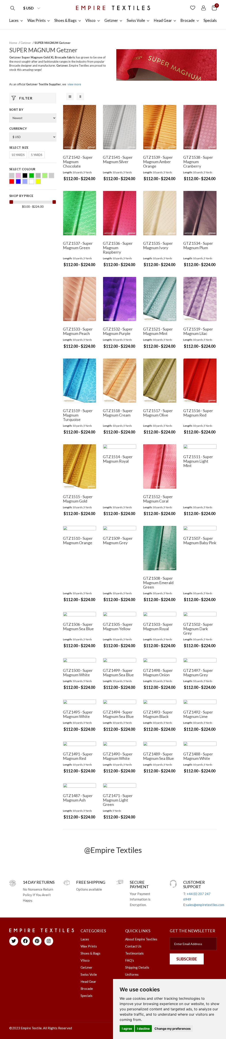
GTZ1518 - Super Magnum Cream (118, 412)
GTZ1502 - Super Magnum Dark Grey (198, 628)
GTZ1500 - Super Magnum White (78, 672)
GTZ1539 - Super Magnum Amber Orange (158, 161)
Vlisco (85, 960)
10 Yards (18, 155)
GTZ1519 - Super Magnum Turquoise (78, 415)
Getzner (26, 43)
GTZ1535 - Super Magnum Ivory (158, 245)
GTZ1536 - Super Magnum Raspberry (118, 247)
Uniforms (132, 974)
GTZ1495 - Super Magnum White (78, 714)
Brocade (87, 988)
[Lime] (45, 175)
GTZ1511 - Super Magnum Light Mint (198, 461)
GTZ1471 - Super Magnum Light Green (118, 800)
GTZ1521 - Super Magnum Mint (158, 331)
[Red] (11, 181)
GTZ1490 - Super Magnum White (118, 756)
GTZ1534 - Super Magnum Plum (198, 245)
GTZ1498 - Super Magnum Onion (158, 672)
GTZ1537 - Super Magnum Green (78, 245)
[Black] (25, 175)
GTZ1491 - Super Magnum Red (78, 756)
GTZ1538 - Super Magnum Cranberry (198, 161)
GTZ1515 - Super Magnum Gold (78, 498)
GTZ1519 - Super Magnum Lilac (198, 331)
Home (13, 43)
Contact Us (133, 946)
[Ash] (11, 175)
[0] (214, 7)
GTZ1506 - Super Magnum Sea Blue (78, 626)
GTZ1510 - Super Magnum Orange (78, 540)
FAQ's (129, 960)
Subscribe (186, 959)
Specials (86, 996)
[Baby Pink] (18, 175)
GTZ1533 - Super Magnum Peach (78, 331)
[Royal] (18, 181)
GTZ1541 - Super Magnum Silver (118, 159)
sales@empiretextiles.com (205, 905)
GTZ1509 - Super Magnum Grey (118, 540)
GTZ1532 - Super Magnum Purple (118, 331)
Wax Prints (89, 946)
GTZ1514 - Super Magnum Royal (118, 458)
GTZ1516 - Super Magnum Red (198, 412)
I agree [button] (127, 1028)
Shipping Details (137, 967)
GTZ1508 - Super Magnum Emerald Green (158, 582)
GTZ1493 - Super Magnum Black (158, 714)
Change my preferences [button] (172, 1028)
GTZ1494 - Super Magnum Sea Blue (118, 714)
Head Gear (88, 981)
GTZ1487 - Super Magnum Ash (78, 797)
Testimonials (134, 953)
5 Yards (36, 155)
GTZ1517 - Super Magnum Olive (158, 412)
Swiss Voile (89, 974)
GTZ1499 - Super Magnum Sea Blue (118, 672)
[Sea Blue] (25, 181)
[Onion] (51, 175)
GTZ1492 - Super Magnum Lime (198, 714)
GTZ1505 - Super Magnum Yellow (118, 626)
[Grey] (38, 175)
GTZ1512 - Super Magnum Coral (158, 498)
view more (74, 84)
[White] (31, 181)
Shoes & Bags (90, 953)
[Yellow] (38, 181)
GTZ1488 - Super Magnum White (198, 756)
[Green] (31, 175)
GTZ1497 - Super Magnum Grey (198, 672)
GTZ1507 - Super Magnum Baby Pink (199, 540)
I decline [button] (143, 1028)
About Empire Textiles (141, 939)
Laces (85, 939)
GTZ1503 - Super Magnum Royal (158, 626)
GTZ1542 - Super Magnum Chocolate (78, 161)
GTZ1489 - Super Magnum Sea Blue (158, 756)
